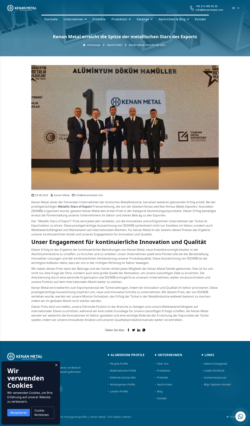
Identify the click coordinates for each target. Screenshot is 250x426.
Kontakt (200, 19)
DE (233, 8)
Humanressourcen (215, 377)
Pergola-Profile (119, 363)
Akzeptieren (18, 413)
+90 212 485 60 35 (207, 6)
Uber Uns (163, 363)
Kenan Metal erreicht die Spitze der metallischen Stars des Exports (148, 45)
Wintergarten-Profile (122, 384)
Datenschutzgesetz (215, 363)
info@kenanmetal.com (209, 10)
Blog (160, 391)
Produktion (119, 19)
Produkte (99, 19)
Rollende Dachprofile (123, 377)
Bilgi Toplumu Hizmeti (217, 384)
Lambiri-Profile (119, 391)
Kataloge (143, 19)
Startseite (51, 19)
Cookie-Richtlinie (214, 370)
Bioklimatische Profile (123, 370)
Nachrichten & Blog (171, 19)
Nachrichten (114, 45)
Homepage (93, 45)
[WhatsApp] (240, 416)
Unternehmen (73, 19)
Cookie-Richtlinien (41, 412)
